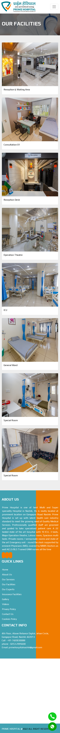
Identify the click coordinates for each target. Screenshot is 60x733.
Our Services (8, 579)
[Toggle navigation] (54, 7)
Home (5, 569)
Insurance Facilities (12, 594)
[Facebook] (3, 555)
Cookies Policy (9, 619)
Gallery (5, 599)
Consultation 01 (12, 144)
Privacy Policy (9, 609)
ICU (5, 310)
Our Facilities (8, 584)
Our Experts (8, 589)
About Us (7, 574)
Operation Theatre (13, 255)
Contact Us (7, 614)
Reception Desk (12, 199)
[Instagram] (10, 555)
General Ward (10, 365)
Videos (5, 604)
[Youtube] (7, 555)
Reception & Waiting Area (17, 89)
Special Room (11, 420)
